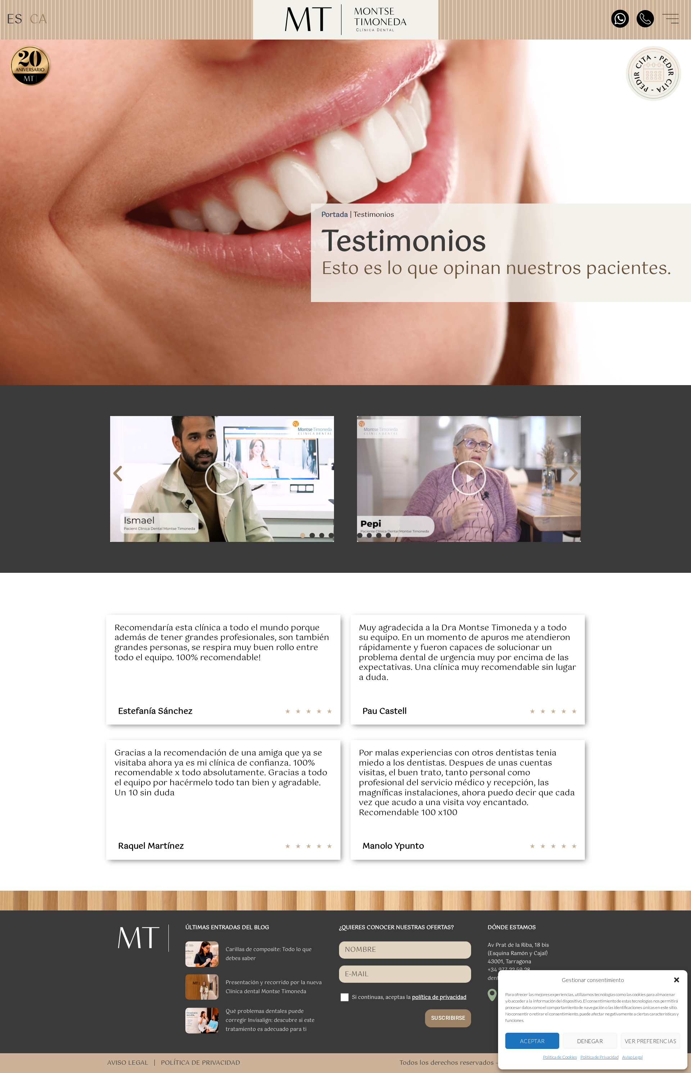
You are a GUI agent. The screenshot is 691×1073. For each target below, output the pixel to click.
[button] (676, 979)
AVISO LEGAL (127, 1063)
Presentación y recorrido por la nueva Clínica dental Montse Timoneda (274, 987)
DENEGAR (590, 1041)
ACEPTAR (532, 1041)
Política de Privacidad (600, 1057)
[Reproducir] (222, 479)
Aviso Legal (632, 1057)
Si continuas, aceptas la (409, 997)
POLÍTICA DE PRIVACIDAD (200, 1063)
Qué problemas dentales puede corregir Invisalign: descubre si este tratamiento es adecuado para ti (270, 1020)
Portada (334, 214)
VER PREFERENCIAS (650, 1041)
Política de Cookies (560, 1057)
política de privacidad (439, 997)
